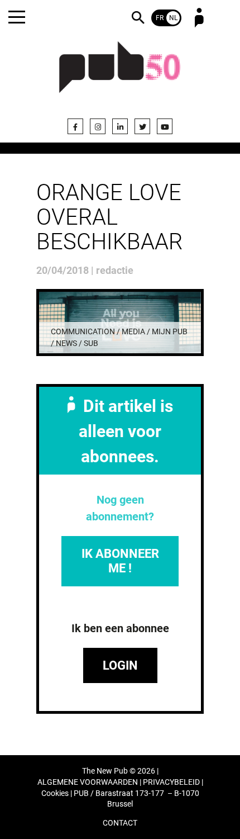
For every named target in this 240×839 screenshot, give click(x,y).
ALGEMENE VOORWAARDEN (87, 782)
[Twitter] (142, 126)
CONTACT (120, 823)
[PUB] (120, 73)
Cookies (55, 793)
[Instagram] (97, 126)
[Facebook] (75, 126)
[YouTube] (164, 126)
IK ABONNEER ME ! (120, 561)
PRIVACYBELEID (171, 782)
